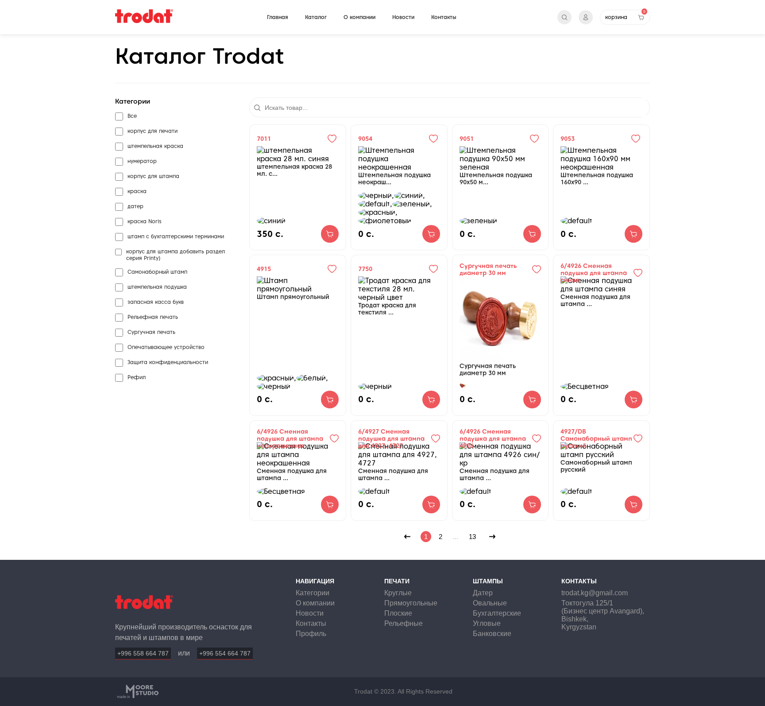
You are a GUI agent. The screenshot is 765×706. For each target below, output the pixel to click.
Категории (312, 593)
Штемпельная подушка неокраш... (394, 178)
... (455, 536)
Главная (277, 17)
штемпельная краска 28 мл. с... (294, 170)
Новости (403, 17)
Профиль (311, 633)
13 (472, 536)
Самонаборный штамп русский (596, 466)
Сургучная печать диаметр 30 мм (488, 369)
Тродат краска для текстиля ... (387, 309)
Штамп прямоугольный (293, 296)
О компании (359, 17)
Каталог (316, 17)
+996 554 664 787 (225, 653)
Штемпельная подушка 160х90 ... (596, 178)
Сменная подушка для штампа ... (595, 300)
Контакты (443, 17)
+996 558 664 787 (143, 653)
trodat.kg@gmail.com (594, 593)
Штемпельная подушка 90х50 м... (496, 178)
